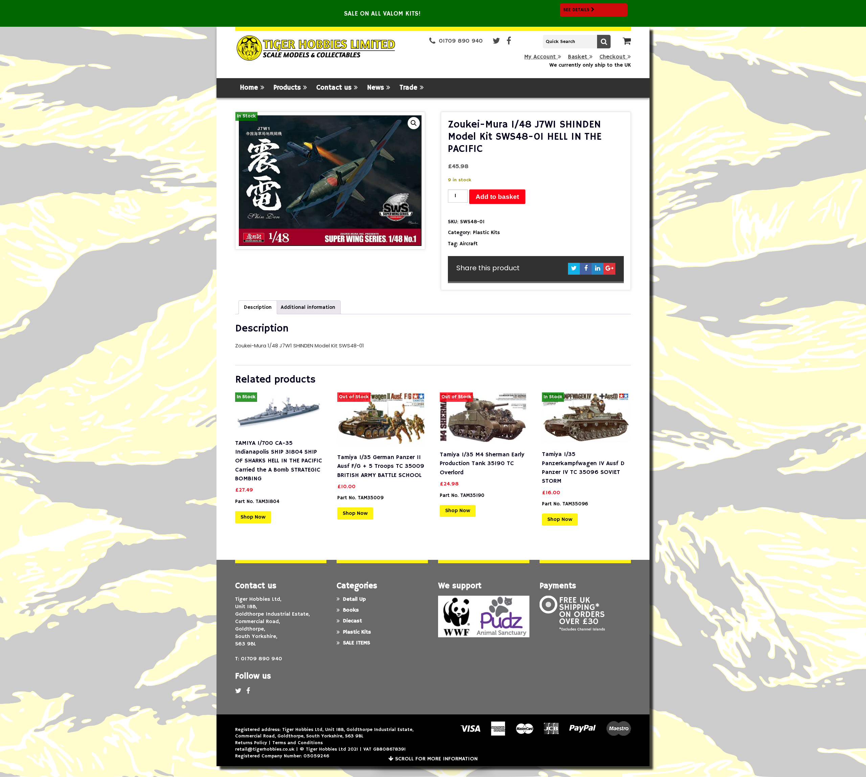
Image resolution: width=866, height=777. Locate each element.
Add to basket (497, 196)
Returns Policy (251, 743)
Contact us (335, 88)
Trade (410, 88)
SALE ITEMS (356, 643)
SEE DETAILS (577, 10)
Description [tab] (258, 307)
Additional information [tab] (308, 307)
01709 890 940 (461, 41)
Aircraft (469, 244)
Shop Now (253, 517)
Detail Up (354, 599)
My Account (541, 57)
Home (250, 88)
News (376, 88)
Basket (578, 57)
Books (351, 610)
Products (288, 88)
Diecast (352, 621)
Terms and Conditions (297, 743)
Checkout (613, 57)
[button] (414, 123)
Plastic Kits (486, 232)
